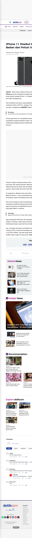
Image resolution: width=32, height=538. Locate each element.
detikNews (25, 507)
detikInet (25, 513)
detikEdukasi (25, 509)
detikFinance (25, 511)
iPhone (8, 94)
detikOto (25, 522)
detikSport (25, 517)
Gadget (21, 26)
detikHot (25, 515)
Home (9, 26)
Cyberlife (15, 26)
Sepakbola (25, 520)
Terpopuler (23, 30)
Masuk (26, 22)
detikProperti (26, 524)
